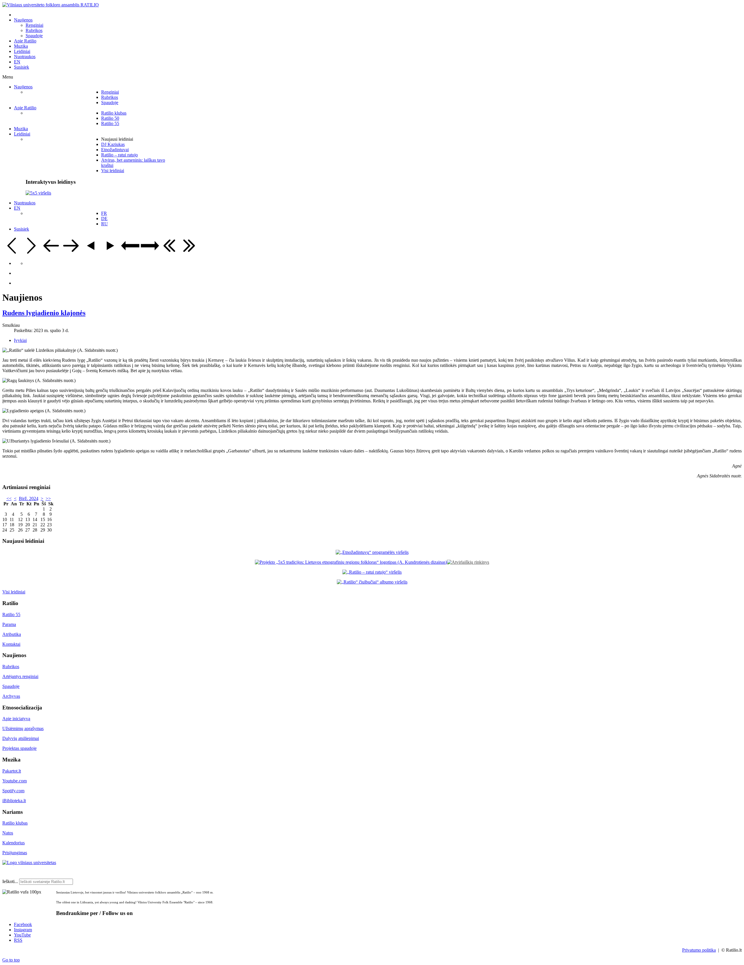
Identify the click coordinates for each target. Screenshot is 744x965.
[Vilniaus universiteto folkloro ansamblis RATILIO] (50, 4)
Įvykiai (20, 340)
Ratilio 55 (11, 614)
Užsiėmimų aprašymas (23, 728)
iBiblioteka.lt (14, 800)
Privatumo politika (699, 950)
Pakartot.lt (11, 770)
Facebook (23, 924)
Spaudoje (10, 686)
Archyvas (11, 696)
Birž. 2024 (28, 498)
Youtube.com (14, 780)
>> (48, 498)
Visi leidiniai (13, 591)
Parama (9, 624)
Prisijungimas (14, 852)
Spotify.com (13, 790)
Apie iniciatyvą (16, 718)
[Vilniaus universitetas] (29, 862)
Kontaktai (11, 644)
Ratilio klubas (15, 822)
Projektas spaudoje (19, 748)
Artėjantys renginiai (20, 676)
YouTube (22, 934)
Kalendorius (13, 842)
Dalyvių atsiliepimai (20, 738)
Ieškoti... (10, 881)
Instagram (23, 929)
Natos (7, 832)
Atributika (11, 634)
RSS (18, 940)
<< (9, 498)
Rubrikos (10, 666)
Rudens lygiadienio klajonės (43, 313)
